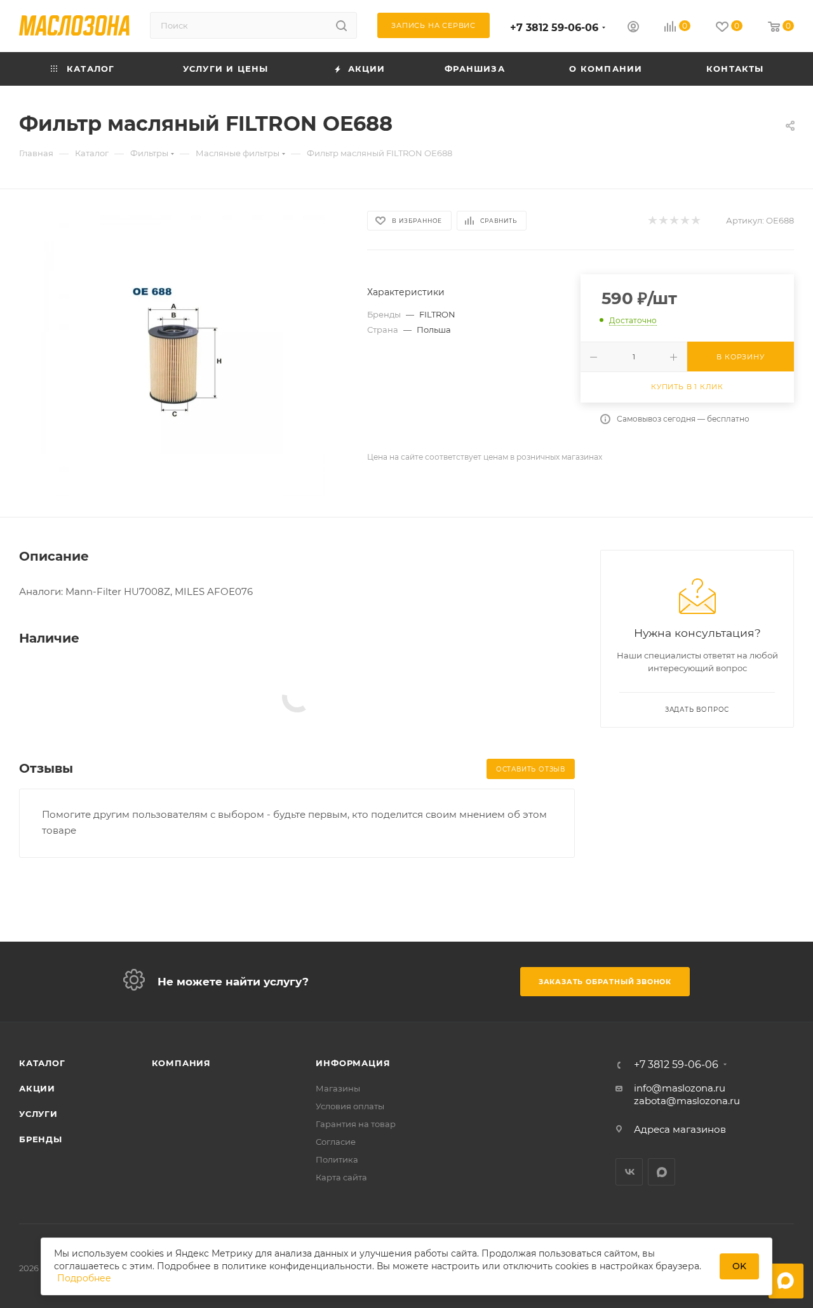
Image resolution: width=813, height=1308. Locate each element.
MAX (661, 1171)
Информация (353, 1063)
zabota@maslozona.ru (687, 1101)
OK (739, 1266)
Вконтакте (629, 1171)
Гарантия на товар (356, 1124)
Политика (337, 1159)
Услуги (38, 1114)
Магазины (338, 1088)
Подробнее (84, 1278)
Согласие (336, 1142)
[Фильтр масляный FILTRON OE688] (182, 353)
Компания (181, 1063)
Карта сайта (341, 1177)
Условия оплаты (350, 1106)
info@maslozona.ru (679, 1088)
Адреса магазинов (680, 1129)
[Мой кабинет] (633, 28)
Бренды (40, 1139)
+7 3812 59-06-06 (554, 28)
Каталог (42, 1063)
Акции (37, 1088)
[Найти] (341, 25)
